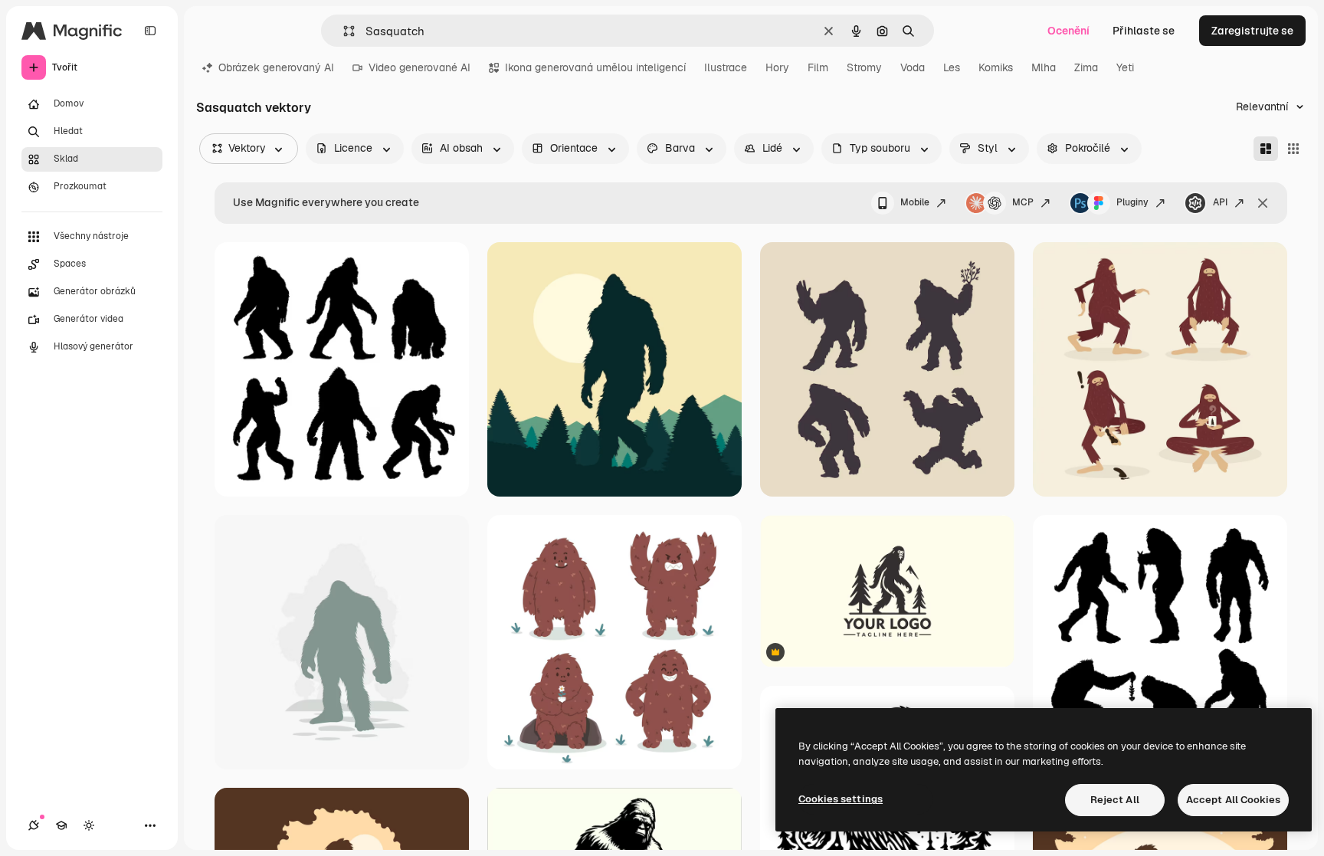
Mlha (1043, 67)
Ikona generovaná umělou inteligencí (595, 67)
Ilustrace (725, 67)
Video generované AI (419, 67)
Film (818, 67)
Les (951, 67)
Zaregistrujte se (1252, 31)
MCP (1023, 202)
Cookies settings (840, 798)
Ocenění (1068, 31)
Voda (912, 67)
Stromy (864, 67)
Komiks (995, 67)
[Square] (1293, 148)
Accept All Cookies (1233, 799)
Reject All (1114, 799)
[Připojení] (33, 825)
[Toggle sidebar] (150, 30)
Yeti (1125, 67)
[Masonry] (1266, 148)
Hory (777, 67)
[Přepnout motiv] (89, 825)
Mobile (914, 202)
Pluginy (1132, 202)
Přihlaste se (1144, 31)
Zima (1086, 67)
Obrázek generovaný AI (276, 67)
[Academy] (61, 825)
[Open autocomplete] (343, 31)
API (1220, 202)
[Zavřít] (1263, 203)
